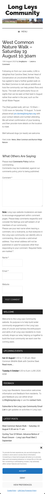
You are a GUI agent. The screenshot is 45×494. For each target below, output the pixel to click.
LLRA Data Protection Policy (27, 490)
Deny (22, 478)
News (14, 140)
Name (5, 257)
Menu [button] (24, 31)
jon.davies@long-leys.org (25, 113)
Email (5, 271)
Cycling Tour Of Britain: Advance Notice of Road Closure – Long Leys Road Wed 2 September (20, 437)
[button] (41, 447)
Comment (7, 178)
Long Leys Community (22, 9)
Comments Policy (20, 161)
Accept (22, 471)
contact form (35, 400)
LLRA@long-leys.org (11, 400)
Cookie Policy (11, 490)
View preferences (22, 485)
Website (5, 284)
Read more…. (8, 364)
